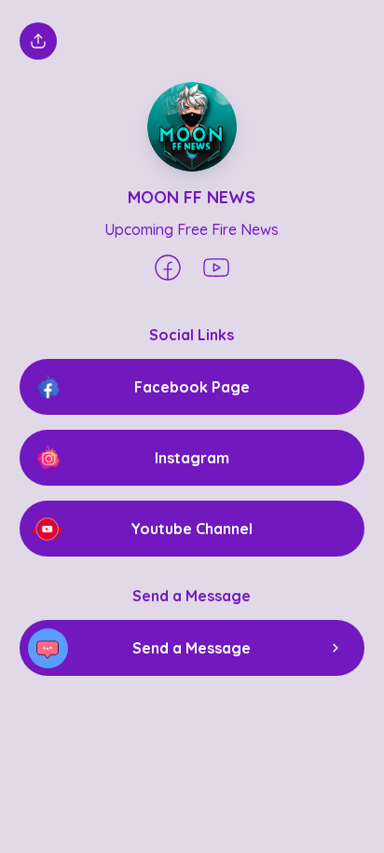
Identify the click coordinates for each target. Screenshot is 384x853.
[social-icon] (168, 269)
